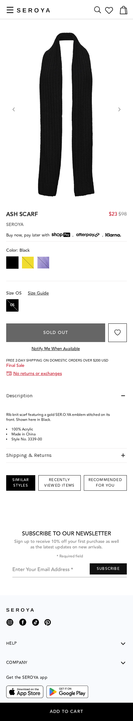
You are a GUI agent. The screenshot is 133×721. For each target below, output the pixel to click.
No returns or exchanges (37, 373)
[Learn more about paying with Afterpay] (88, 235)
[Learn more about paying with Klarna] (113, 235)
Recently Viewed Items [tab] (59, 483)
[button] (10, 10)
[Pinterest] (47, 627)
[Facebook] (22, 627)
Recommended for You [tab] (105, 483)
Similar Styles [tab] (20, 483)
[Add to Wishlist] (117, 332)
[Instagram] (10, 625)
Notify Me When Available (56, 349)
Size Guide (38, 293)
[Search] (97, 10)
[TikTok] (35, 625)
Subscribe (108, 569)
